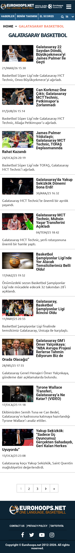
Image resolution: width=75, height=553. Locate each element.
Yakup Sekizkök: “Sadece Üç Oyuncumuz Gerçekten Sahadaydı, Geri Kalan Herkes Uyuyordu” (37, 440)
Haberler (7, 16)
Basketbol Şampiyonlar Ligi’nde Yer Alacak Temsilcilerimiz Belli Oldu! (54, 261)
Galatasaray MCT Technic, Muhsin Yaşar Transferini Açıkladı (50, 220)
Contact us (17, 525)
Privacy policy (37, 525)
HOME (8, 26)
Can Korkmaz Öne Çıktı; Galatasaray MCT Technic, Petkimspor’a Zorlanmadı (51, 97)
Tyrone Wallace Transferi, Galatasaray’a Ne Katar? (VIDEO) (50, 393)
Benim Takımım (27, 16)
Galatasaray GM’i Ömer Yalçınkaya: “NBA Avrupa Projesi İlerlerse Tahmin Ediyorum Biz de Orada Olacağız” (36, 350)
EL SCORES (47, 16)
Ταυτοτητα (57, 525)
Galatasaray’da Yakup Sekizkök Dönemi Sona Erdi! (54, 183)
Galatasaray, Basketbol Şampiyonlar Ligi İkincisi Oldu (50, 307)
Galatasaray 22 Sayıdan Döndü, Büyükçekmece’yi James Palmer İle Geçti (51, 54)
